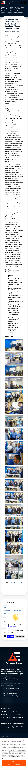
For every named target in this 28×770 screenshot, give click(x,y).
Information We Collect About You (18, 752)
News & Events (19, 7)
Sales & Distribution (18, 717)
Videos (6, 608)
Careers (15, 711)
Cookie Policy (8, 756)
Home (3, 7)
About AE (10, 7)
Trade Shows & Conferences (12, 610)
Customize (14, 768)
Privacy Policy (4, 736)
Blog (5, 605)
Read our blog (12, 626)
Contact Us (4, 714)
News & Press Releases (8, 9)
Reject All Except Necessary (14, 764)
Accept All (14, 761)
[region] (14, 754)
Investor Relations (18, 714)
